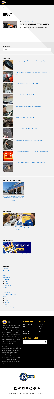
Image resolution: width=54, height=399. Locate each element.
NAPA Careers (26, 327)
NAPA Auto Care (7, 285)
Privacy (41, 329)
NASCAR (6, 302)
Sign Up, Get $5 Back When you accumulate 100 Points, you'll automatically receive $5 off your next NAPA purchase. (19, 228)
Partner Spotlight (7, 292)
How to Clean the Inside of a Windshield (26, 95)
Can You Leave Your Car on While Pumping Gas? (28, 106)
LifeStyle (34, 21)
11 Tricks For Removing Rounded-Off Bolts (27, 83)
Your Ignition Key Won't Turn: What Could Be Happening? (31, 61)
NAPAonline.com (27, 329)
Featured (5, 268)
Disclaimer (42, 327)
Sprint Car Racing (9, 307)
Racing (5, 296)
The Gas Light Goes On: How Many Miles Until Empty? (30, 140)
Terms (40, 331)
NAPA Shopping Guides (9, 287)
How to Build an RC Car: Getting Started (34, 24)
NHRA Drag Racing (9, 304)
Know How (6, 273)
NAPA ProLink (26, 331)
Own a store (26, 333)
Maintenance (6, 277)
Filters (6, 283)
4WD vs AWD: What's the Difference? (25, 117)
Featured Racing (7, 271)
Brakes (6, 281)
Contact (41, 324)
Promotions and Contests (9, 294)
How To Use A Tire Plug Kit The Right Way (27, 128)
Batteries (6, 279)
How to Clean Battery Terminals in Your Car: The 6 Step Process (32, 151)
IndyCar (6, 300)
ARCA (5, 298)
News (4, 290)
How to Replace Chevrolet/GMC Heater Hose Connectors (30, 162)
